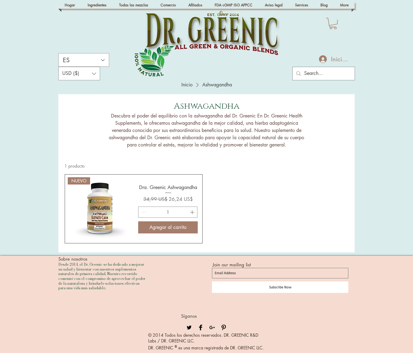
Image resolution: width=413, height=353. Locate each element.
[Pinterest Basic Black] (223, 327)
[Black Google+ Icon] (212, 327)
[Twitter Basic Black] (189, 327)
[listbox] (79, 73)
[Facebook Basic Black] (200, 327)
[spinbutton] (168, 212)
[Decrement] (143, 212)
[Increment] (193, 212)
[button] (333, 23)
